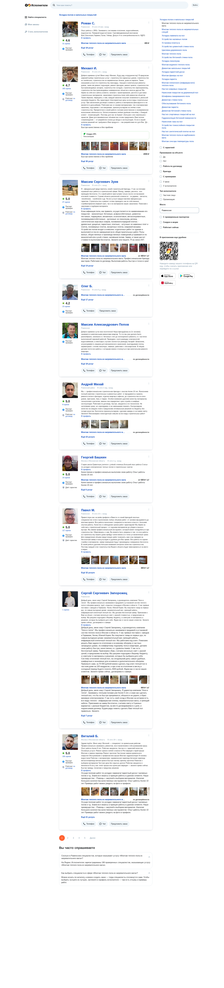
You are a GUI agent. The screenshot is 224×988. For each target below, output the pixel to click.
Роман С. (88, 23)
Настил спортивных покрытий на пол (178, 114)
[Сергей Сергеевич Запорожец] (70, 599)
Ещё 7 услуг (86, 716)
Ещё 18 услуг (87, 48)
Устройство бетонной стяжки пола (177, 57)
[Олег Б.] (70, 292)
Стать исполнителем (38, 32)
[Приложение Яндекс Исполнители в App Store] (168, 276)
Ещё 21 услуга (87, 817)
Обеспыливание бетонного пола (176, 103)
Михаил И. (89, 68)
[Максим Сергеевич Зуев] (70, 188)
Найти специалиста (37, 17)
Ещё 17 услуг (87, 299)
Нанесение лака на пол (172, 121)
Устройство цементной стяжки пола (178, 46)
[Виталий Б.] (70, 742)
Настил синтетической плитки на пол (178, 131)
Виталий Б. (89, 736)
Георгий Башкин (93, 457)
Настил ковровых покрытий (174, 89)
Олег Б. (87, 286)
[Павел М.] (70, 516)
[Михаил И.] (70, 74)
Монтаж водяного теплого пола (176, 64)
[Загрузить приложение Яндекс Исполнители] (179, 251)
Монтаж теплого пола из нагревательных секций (180, 30)
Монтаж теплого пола (171, 54)
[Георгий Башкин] (70, 463)
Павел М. (88, 510)
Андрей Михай (92, 384)
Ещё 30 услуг (87, 161)
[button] (88, 54)
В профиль (86, 38)
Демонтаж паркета (170, 107)
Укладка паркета (169, 79)
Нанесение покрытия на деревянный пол (180, 92)
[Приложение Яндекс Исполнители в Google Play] (186, 276)
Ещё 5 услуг (86, 490)
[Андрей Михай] (70, 390)
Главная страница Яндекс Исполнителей (36, 5)
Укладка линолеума (171, 61)
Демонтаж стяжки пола (172, 100)
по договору (70, 99)
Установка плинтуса (171, 43)
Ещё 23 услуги (88, 437)
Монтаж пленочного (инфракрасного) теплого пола (178, 84)
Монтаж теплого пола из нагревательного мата (103, 43)
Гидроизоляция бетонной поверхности (179, 118)
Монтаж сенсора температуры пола (178, 141)
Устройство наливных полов (174, 39)
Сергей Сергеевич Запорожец (104, 593)
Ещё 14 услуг (87, 266)
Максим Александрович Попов (105, 324)
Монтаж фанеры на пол (172, 75)
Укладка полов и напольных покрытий (177, 19)
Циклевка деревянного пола (174, 50)
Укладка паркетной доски (173, 72)
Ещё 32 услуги (88, 572)
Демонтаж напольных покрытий (176, 68)
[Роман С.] (70, 29)
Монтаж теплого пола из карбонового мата (178, 136)
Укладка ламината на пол (173, 35)
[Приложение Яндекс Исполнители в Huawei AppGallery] (168, 283)
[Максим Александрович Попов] (70, 330)
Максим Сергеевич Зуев (99, 181)
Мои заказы (33, 24)
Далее (92, 838)
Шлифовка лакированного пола (176, 96)
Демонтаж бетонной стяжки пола (176, 111)
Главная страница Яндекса (26, 5)
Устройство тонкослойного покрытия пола (178, 126)
